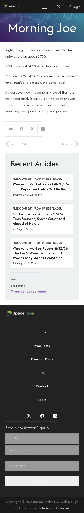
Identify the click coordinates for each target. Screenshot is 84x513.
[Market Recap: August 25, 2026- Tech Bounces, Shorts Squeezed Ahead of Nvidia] (42, 218)
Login (42, 399)
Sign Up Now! (42, 481)
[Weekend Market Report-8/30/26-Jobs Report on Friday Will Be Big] (42, 187)
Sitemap (45, 508)
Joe (13, 279)
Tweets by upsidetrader (28, 291)
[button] (44, 6)
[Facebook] (42, 416)
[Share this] (21, 129)
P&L (42, 372)
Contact (42, 386)
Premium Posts (42, 359)
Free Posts (42, 345)
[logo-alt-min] (12, 6)
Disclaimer (62, 508)
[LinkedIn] (55, 416)
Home (42, 332)
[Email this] (10, 129)
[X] (58, 6)
